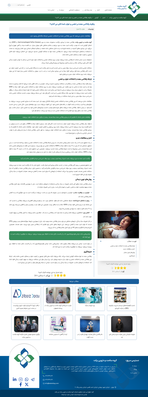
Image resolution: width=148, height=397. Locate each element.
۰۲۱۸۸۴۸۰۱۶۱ (49, 376)
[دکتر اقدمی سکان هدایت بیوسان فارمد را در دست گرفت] (90, 324)
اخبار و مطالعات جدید (129, 249)
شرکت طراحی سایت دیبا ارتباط (69, 395)
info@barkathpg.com (52, 383)
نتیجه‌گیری (132, 256)
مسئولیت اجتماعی (74, 10)
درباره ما (61, 10)
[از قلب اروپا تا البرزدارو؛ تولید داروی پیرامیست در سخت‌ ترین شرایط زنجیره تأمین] (26, 295)
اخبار (98, 10)
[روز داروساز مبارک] (90, 295)
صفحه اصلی (108, 10)
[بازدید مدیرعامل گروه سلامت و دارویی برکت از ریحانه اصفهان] (58, 295)
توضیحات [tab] (91, 29)
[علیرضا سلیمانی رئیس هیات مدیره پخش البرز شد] (122, 324)
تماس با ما (51, 10)
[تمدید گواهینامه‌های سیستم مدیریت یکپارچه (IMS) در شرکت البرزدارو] (122, 295)
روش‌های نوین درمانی (129, 253)
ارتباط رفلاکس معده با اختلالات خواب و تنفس (122, 246)
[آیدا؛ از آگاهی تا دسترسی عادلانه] (58, 324)
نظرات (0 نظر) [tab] (80, 29)
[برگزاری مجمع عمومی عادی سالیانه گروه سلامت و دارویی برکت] (26, 324)
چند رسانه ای (88, 10)
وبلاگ (135, 369)
